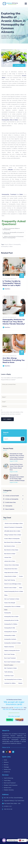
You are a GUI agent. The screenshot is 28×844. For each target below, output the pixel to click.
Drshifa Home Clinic (10, 502)
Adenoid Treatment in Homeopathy (13, 527)
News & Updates (9, 509)
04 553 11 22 (18, 708)
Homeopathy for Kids (9, 627)
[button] (14, 229)
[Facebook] (3, 752)
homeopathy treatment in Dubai (12, 643)
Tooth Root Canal (8, 675)
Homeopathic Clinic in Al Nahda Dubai (12, 607)
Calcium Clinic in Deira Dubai (11, 565)
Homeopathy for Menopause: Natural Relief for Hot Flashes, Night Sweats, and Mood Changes (17, 477)
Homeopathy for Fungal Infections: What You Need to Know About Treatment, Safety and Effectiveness (17, 456)
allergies (10, 169)
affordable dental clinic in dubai (12, 531)
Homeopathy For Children (10, 624)
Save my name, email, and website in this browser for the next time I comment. (12, 413)
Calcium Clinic (7, 557)
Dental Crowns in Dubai (10, 587)
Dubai (20, 587)
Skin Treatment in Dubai (10, 668)
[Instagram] (6, 752)
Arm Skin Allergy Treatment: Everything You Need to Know (14, 360)
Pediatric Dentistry (9, 646)
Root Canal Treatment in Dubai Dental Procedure (12, 662)
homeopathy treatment (10, 639)
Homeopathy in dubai (6, 246)
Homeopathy (8, 505)
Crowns (21, 576)
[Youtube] (10, 752)
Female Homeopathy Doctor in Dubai (13, 591)
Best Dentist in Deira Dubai (11, 550)
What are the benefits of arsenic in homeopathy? (13, 233)
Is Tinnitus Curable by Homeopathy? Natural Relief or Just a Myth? (12, 283)
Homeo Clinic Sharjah (9, 602)
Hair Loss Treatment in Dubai (11, 599)
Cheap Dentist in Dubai (10, 576)
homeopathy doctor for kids (11, 620)
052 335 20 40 (7, 709)
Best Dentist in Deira (9, 546)
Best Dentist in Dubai (9, 553)
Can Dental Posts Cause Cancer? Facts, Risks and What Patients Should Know (16, 467)
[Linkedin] (13, 752)
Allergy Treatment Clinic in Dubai (12, 534)
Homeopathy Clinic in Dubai (11, 616)
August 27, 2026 (13, 461)
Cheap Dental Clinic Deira (10, 568)
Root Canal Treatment (10, 658)
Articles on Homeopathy (9, 278)
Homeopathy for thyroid (10, 631)
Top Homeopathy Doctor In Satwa (13, 679)
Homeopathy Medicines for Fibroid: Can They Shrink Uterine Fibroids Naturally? (14, 321)
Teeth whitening (8, 672)
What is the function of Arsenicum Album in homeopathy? (13, 237)
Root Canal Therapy (9, 654)
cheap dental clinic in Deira (11, 572)
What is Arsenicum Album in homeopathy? (11, 229)
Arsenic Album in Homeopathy (12, 244)
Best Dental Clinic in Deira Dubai (12, 542)
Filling (5, 595)
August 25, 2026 (13, 471)
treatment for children (10, 683)
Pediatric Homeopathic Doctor (12, 650)
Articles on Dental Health (12, 495)
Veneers (20, 683)
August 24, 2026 (13, 482)
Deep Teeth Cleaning (9, 580)
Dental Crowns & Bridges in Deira (12, 583)
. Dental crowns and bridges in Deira (13, 523)
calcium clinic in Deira (9, 561)
